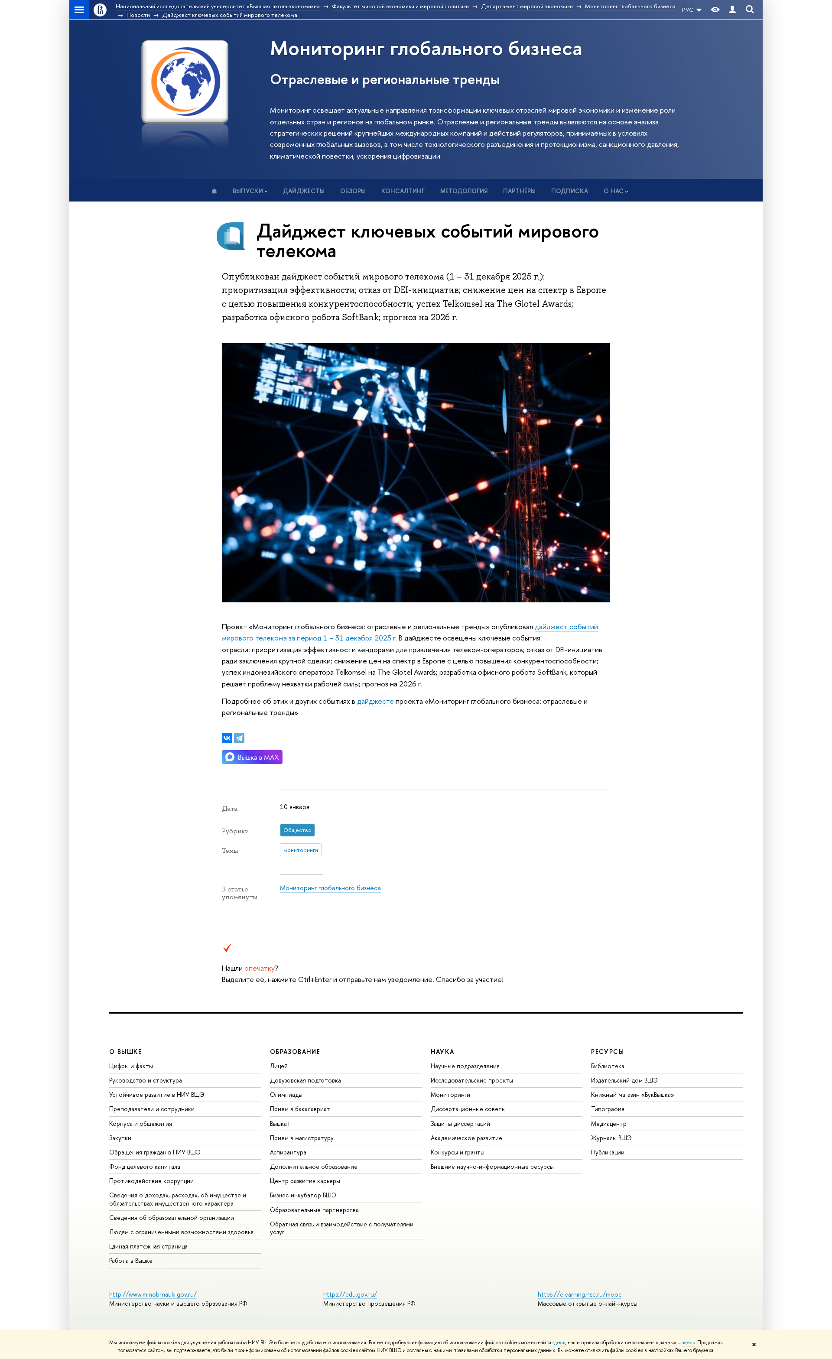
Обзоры (353, 191)
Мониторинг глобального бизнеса (426, 47)
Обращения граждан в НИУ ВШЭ (155, 1152)
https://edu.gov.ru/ (350, 1294)
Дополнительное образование (314, 1166)
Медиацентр (609, 1123)
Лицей (279, 1066)
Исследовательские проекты (472, 1080)
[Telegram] (239, 738)
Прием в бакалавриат (300, 1109)
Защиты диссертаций (460, 1123)
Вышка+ (280, 1123)
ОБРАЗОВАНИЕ (295, 1051)
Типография (607, 1109)
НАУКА (443, 1051)
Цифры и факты (131, 1066)
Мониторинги (450, 1094)
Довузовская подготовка (305, 1080)
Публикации (607, 1152)
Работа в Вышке (131, 1260)
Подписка (569, 191)
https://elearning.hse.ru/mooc (579, 1294)
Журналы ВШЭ (611, 1138)
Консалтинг (403, 191)
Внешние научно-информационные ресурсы (492, 1166)
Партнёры (519, 191)
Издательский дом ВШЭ (624, 1080)
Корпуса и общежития (140, 1123)
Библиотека (607, 1066)
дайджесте (375, 701)
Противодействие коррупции (151, 1181)
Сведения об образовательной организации (171, 1217)
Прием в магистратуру (302, 1138)
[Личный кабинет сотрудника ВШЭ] (732, 10)
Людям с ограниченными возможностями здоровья (181, 1232)
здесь (558, 1342)
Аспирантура (288, 1152)
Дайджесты (304, 191)
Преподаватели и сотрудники (152, 1109)
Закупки (120, 1138)
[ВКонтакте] (227, 738)
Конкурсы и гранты (457, 1152)
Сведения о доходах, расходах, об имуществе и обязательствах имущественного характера (177, 1199)
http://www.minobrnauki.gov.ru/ (153, 1294)
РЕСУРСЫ (607, 1051)
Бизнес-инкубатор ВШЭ (303, 1195)
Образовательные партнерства (314, 1210)
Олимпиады (286, 1094)
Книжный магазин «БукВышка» (632, 1094)
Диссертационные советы (468, 1109)
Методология (464, 191)
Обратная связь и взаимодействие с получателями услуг (341, 1228)
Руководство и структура (145, 1080)
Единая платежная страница (148, 1246)
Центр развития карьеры (305, 1181)
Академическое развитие (466, 1138)
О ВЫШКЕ (125, 1051)
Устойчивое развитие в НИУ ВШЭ (157, 1094)
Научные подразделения (465, 1066)
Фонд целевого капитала (144, 1166)
